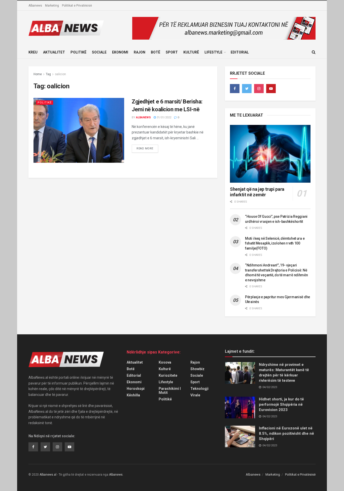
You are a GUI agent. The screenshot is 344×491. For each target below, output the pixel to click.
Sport (172, 52)
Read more (144, 148)
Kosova (165, 362)
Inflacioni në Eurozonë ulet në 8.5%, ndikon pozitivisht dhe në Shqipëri (286, 433)
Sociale (99, 52)
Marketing (52, 5)
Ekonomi (120, 52)
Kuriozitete (168, 375)
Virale (195, 395)
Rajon (139, 52)
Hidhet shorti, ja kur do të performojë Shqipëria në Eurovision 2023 (281, 404)
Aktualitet (54, 52)
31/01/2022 (163, 117)
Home (37, 74)
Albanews (35, 5)
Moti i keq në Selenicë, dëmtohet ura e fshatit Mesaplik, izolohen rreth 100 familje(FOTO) (274, 243)
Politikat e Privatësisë (77, 5)
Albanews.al (48, 474)
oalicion (60, 74)
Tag (48, 74)
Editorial (240, 52)
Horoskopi (136, 389)
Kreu (33, 52)
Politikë (78, 52)
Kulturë (191, 52)
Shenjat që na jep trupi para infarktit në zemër (257, 192)
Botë (155, 52)
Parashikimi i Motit (170, 391)
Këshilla (133, 395)
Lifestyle (213, 52)
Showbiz (197, 369)
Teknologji (199, 389)
